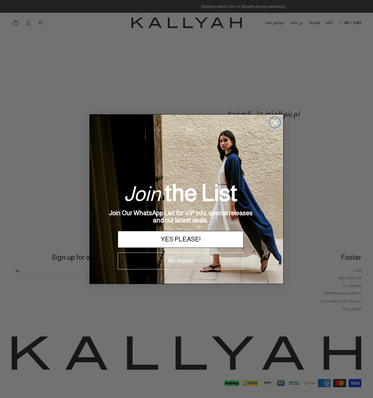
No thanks (180, 261)
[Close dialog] (275, 122)
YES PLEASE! (180, 239)
